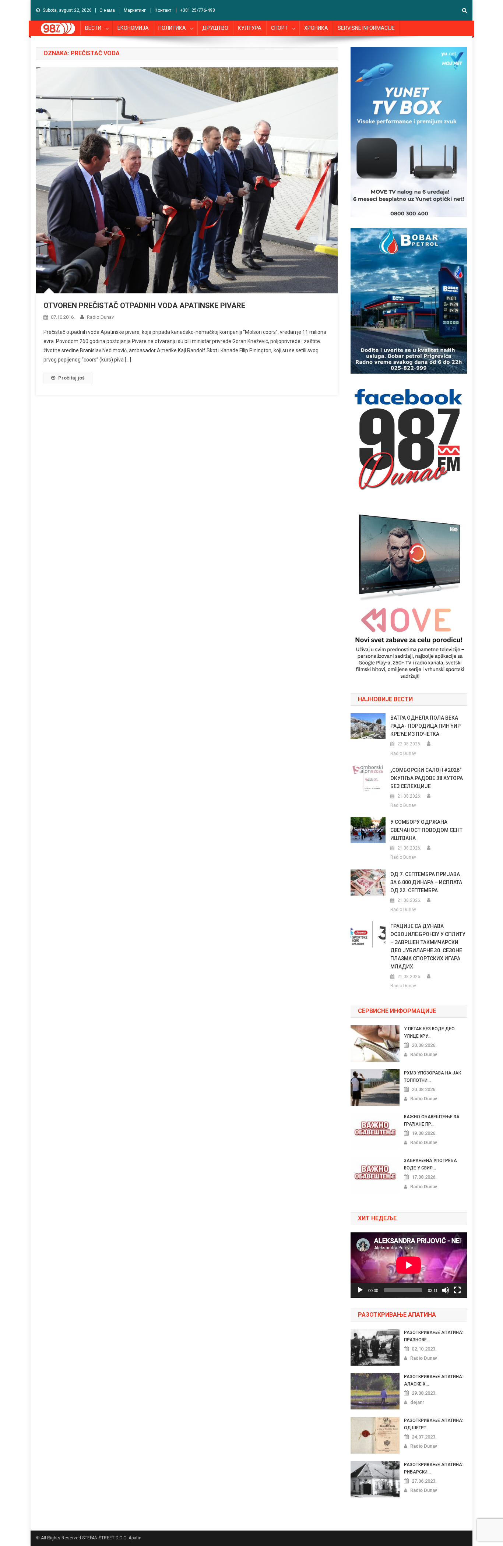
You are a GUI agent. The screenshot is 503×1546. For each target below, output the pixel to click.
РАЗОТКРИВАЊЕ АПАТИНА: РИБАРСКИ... (433, 1468)
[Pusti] (360, 1290)
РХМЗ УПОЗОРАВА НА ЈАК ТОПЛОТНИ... (432, 1076)
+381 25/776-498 (197, 10)
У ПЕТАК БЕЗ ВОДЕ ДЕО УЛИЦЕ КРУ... (429, 1032)
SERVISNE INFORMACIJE (366, 28)
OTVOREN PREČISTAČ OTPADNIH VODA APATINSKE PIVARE (144, 305)
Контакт (163, 10)
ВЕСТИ (93, 28)
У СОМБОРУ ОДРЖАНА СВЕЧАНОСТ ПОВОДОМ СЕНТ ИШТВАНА (426, 830)
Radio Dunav (100, 317)
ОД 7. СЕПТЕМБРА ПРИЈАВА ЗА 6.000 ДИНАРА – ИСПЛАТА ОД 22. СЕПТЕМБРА (426, 882)
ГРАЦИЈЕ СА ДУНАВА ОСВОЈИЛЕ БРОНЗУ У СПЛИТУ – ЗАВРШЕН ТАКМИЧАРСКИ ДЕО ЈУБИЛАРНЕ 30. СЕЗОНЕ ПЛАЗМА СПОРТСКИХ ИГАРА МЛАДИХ (427, 946)
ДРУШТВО (215, 28)
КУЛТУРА (249, 28)
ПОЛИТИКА (172, 28)
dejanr (417, 1402)
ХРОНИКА (316, 28)
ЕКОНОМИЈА (133, 28)
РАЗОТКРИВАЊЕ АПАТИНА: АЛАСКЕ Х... (433, 1380)
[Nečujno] (445, 1290)
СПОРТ (279, 28)
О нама (107, 10)
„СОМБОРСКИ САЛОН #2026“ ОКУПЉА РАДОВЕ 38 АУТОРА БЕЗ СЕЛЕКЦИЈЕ (426, 778)
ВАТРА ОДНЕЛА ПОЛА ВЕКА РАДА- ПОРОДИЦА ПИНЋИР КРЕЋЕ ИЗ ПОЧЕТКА (425, 726)
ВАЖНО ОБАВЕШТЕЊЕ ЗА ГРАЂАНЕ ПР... (432, 1120)
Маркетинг (135, 10)
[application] (409, 1265)
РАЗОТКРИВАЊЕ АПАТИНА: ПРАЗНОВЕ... (433, 1336)
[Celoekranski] (457, 1290)
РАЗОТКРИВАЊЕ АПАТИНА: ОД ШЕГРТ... (433, 1424)
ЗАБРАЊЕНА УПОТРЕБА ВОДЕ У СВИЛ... (430, 1164)
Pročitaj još (71, 378)
